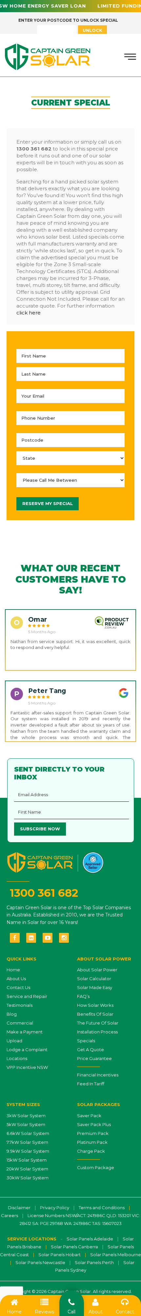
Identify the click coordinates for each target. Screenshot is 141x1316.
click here (28, 313)
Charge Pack (91, 1151)
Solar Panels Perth (94, 1262)
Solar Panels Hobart (59, 1254)
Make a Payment (25, 1031)
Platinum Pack (92, 1142)
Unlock (92, 30)
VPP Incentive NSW (27, 1067)
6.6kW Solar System (28, 1133)
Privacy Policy (54, 1207)
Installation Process (97, 1031)
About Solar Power (97, 969)
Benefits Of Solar (95, 1014)
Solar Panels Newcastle (40, 1262)
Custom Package (95, 1167)
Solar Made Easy (94, 987)
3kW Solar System (26, 1115)
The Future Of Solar (97, 1023)
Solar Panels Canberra (74, 1246)
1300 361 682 (44, 892)
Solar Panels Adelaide (90, 1238)
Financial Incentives (97, 1074)
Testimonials (19, 1005)
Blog (12, 1014)
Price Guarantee (94, 1058)
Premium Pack (93, 1133)
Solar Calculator (94, 978)
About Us (16, 978)
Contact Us (18, 987)
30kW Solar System (28, 1177)
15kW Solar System (27, 1160)
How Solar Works (95, 1005)
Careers (9, 1215)
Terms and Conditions (102, 1207)
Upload (14, 1040)
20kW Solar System (27, 1168)
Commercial (20, 1023)
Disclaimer (19, 1207)
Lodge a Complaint (27, 1049)
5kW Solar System (26, 1124)
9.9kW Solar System (28, 1151)
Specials (86, 1040)
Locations (17, 1058)
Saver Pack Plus (94, 1124)
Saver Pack (89, 1115)
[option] (70, 640)
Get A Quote (90, 1049)
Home (13, 969)
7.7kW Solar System (27, 1142)
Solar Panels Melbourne (115, 1254)
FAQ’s (83, 996)
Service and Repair (27, 996)
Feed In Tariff (90, 1083)
